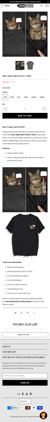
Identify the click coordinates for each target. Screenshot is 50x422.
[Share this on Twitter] (15, 312)
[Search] (41, 5)
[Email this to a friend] (33, 312)
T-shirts (10, 127)
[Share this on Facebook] (21, 312)
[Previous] (4, 34)
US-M (12, 97)
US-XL (26, 97)
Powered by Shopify (33, 417)
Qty (3, 104)
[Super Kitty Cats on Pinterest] (31, 394)
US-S (5, 97)
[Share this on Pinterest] (27, 312)
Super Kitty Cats (20, 417)
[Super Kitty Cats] (25, 5)
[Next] (46, 34)
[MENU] (1, 5)
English (23, 401)
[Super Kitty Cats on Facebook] (23, 394)
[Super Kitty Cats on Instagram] (27, 394)
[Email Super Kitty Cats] (19, 394)
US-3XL (42, 97)
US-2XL (33, 97)
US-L (18, 97)
